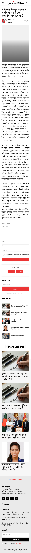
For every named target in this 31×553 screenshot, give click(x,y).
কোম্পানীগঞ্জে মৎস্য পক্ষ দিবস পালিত (17, 335)
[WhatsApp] (21, 271)
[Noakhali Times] (16, 2)
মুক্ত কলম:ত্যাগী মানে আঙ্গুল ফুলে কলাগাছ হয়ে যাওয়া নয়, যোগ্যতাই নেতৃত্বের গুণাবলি (19, 305)
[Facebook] (10, 271)
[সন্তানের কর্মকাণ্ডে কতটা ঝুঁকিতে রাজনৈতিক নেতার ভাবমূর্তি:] (6, 313)
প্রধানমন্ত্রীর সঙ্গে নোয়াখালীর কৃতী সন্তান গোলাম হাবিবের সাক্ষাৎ (15, 436)
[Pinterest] (17, 271)
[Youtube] (16, 498)
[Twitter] (13, 271)
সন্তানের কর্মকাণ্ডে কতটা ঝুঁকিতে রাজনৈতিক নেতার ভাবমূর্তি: (14, 407)
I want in (14, 289)
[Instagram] (7, 498)
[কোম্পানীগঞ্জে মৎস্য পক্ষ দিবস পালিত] (6, 336)
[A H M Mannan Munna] (3, 21)
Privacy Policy (19, 293)
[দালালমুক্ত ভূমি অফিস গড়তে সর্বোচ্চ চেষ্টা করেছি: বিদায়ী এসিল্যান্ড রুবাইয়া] (6, 328)
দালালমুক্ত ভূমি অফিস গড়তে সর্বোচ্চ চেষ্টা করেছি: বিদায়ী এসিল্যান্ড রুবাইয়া (13, 467)
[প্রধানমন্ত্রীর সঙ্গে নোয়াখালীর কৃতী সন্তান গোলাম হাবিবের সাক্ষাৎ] (6, 321)
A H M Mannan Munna (13, 21)
